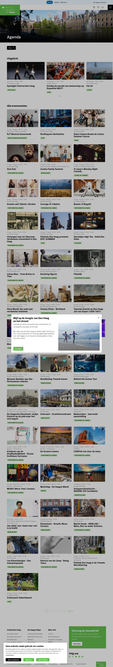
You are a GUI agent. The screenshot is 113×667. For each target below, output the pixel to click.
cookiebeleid (10, 655)
